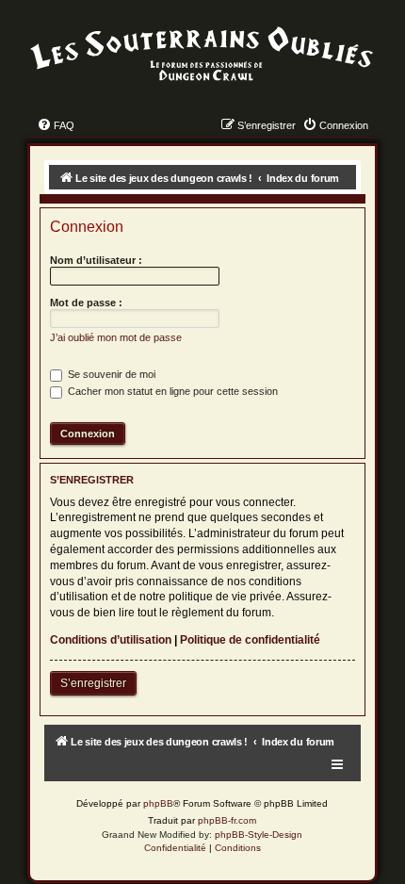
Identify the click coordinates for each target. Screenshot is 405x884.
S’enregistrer (93, 683)
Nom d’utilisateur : (96, 260)
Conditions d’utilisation (110, 640)
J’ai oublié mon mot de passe (116, 337)
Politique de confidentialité (250, 640)
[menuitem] (55, 125)
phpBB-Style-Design (258, 834)
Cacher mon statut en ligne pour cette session (171, 391)
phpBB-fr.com (227, 820)
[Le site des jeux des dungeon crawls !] (202, 54)
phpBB (158, 803)
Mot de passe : (86, 302)
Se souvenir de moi (110, 374)
